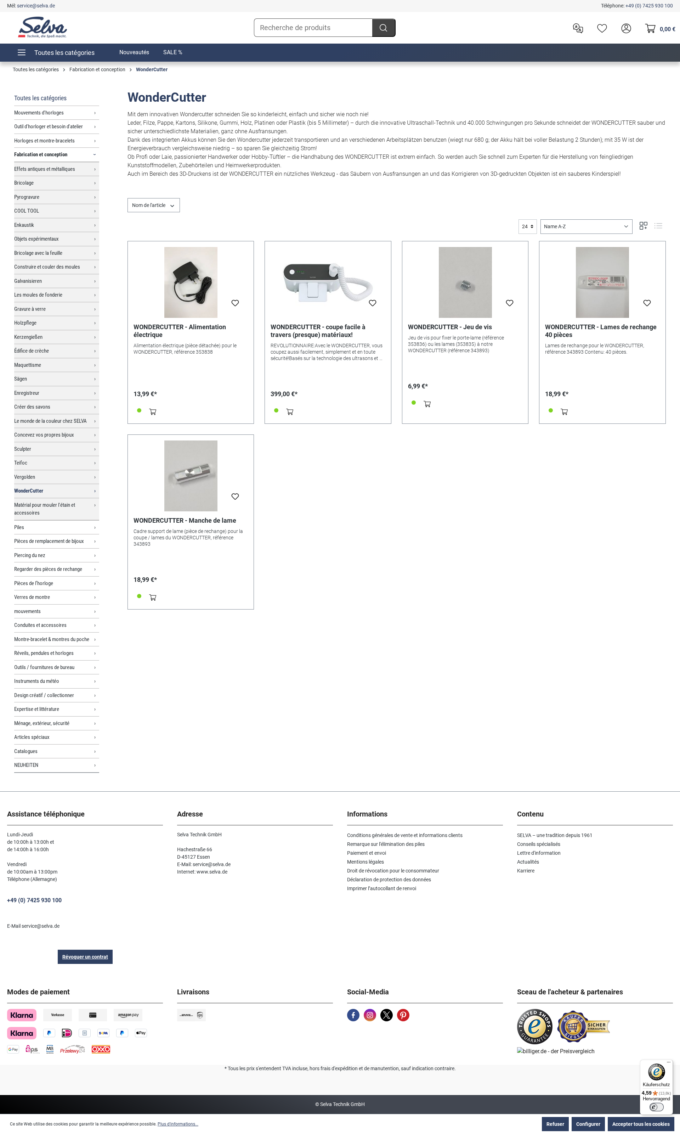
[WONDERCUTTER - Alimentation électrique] (191, 282)
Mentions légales (365, 862)
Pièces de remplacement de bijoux (49, 541)
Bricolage (24, 183)
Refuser (555, 1124)
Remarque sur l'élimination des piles (386, 844)
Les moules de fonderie (38, 295)
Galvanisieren (28, 281)
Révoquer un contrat (85, 957)
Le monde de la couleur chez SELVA (50, 421)
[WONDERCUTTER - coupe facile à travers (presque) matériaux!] (328, 282)
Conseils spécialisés (538, 844)
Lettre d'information (539, 853)
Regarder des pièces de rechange (48, 569)
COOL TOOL (26, 211)
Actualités (528, 862)
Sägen (20, 379)
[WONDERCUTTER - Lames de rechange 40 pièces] (602, 282)
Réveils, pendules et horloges (44, 653)
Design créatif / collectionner (44, 695)
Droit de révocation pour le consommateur (393, 871)
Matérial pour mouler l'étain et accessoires (44, 509)
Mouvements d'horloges (39, 113)
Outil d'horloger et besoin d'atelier (48, 126)
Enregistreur (26, 393)
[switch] (657, 1107)
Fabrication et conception (40, 154)
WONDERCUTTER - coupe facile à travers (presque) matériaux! (318, 330)
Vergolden (24, 477)
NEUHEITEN (26, 765)
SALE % (172, 52)
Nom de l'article (149, 205)
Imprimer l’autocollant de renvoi (381, 888)
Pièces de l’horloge (33, 583)
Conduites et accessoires (40, 625)
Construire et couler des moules (47, 267)
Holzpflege (25, 323)
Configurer (588, 1124)
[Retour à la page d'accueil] (42, 27)
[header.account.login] (624, 28)
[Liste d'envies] (600, 28)
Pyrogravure (26, 197)
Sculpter (22, 449)
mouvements (27, 611)
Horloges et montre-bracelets (44, 140)
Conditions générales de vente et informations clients (405, 835)
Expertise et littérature (36, 709)
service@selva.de (36, 6)
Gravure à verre (30, 309)
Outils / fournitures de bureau (44, 667)
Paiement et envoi (366, 853)
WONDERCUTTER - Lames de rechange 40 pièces (601, 330)
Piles (19, 527)
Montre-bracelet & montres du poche (51, 639)
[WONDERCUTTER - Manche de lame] (191, 475)
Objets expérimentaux (36, 239)
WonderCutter (28, 491)
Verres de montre (32, 597)
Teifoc (20, 463)
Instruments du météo (36, 681)
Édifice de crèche (31, 351)
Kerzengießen (28, 337)
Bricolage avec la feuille (38, 253)
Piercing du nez (29, 555)
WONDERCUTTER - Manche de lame (185, 520)
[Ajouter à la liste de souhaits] (235, 305)
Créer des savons (32, 407)
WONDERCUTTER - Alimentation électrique (180, 330)
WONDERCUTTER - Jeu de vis (450, 327)
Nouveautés (134, 52)
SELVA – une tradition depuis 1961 (555, 835)
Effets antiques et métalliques (44, 169)
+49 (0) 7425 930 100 (649, 6)
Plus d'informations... (178, 1124)
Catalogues (26, 751)
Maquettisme (27, 365)
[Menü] (668, 1064)
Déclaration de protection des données (389, 879)
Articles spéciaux (32, 737)
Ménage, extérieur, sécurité (41, 723)
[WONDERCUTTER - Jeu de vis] (465, 282)
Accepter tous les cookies (641, 1124)
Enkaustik (24, 225)
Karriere (525, 871)
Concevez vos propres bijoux (44, 435)
